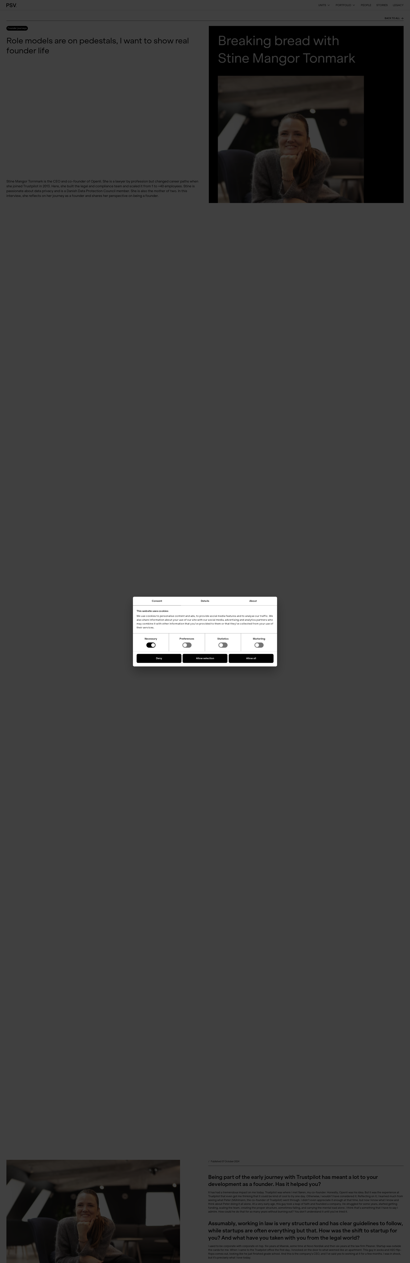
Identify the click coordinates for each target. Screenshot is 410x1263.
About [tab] (253, 600)
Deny (159, 658)
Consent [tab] (157, 600)
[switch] (187, 645)
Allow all (251, 658)
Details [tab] (205, 600)
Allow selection (205, 658)
